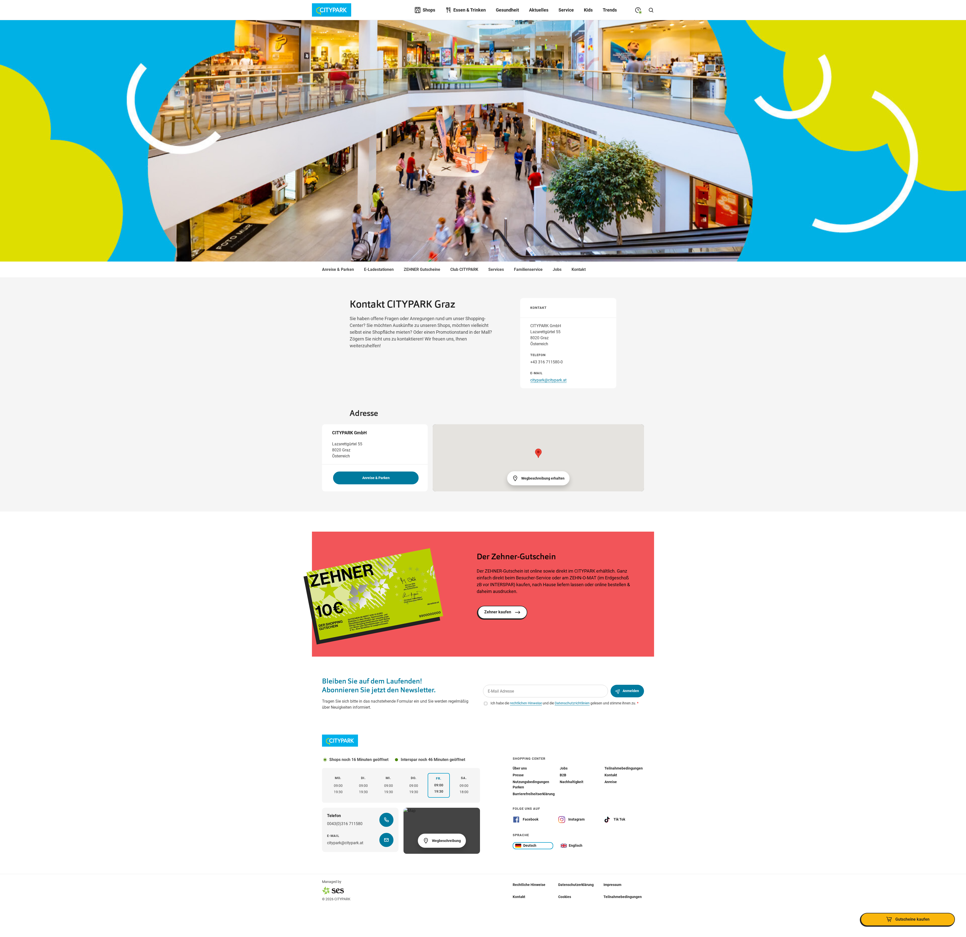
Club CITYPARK (464, 269)
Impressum (612, 884)
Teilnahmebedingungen (622, 897)
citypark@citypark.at (548, 380)
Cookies (564, 897)
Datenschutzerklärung (576, 884)
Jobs (557, 269)
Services (496, 269)
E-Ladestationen (379, 269)
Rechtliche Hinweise (529, 884)
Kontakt (579, 269)
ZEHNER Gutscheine (422, 269)
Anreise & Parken (338, 269)
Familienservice (528, 269)
